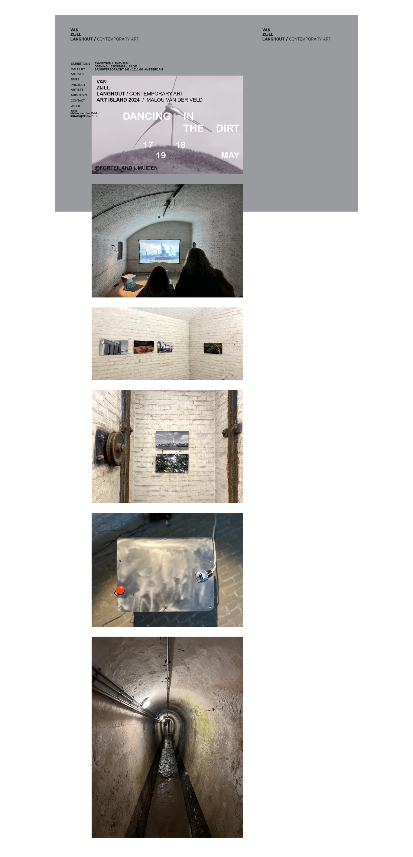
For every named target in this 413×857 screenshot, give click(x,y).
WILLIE (76, 106)
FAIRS (75, 79)
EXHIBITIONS (80, 63)
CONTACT (78, 100)
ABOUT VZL (79, 95)
